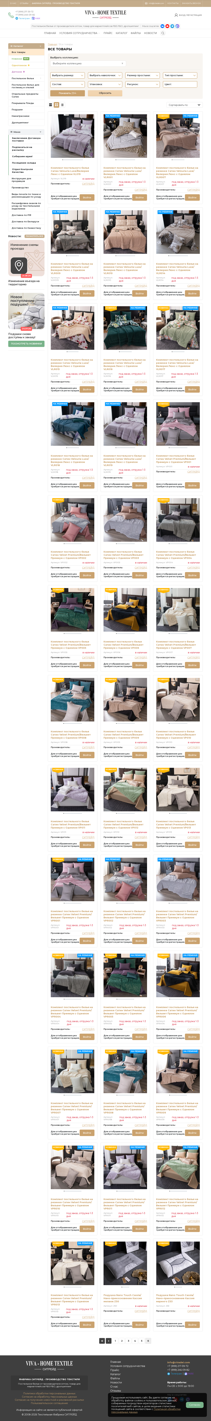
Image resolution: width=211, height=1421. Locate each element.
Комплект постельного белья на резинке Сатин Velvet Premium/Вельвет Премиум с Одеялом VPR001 (72, 916)
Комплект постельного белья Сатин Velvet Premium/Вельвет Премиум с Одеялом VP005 (71, 644)
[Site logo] (105, 18)
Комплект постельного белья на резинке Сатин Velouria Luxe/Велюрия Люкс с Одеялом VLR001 (125, 172)
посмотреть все (34, 236)
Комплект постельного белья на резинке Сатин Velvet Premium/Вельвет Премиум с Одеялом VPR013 (72, 1300)
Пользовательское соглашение (49, 1403)
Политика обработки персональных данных (49, 1393)
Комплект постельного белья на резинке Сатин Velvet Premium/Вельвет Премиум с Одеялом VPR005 (125, 1012)
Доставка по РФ (21, 215)
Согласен (194, 1404)
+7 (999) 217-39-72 (24, 11)
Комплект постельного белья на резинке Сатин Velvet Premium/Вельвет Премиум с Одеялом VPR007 (72, 1108)
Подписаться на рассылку (22, 148)
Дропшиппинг (20, 122)
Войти (87, 197)
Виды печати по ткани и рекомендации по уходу (26, 195)
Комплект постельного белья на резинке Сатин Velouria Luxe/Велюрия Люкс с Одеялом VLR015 (72, 364)
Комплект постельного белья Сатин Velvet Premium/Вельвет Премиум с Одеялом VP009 (123, 734)
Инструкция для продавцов (21, 179)
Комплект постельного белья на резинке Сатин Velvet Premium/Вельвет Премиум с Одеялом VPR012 (177, 1204)
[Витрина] (56, 105)
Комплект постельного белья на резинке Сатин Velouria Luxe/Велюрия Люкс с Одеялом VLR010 (125, 268)
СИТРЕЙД (88, 183)
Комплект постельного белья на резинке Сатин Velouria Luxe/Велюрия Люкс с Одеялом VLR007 (177, 172)
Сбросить (105, 93)
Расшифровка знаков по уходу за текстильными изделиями (26, 206)
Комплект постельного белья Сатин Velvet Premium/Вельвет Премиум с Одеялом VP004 (176, 555)
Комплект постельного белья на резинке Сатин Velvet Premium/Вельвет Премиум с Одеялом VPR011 (125, 1204)
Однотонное (19, 65)
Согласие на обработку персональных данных (49, 1396)
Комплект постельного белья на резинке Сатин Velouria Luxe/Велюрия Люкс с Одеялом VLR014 (177, 268)
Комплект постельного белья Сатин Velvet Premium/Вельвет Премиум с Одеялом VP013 (176, 824)
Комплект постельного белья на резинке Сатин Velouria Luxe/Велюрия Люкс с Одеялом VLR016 (125, 364)
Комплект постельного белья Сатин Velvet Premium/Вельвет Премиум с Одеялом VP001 (176, 459)
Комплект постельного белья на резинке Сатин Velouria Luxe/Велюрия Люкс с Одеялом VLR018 (72, 460)
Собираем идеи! (22, 156)
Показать (67, 93)
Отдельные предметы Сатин (25, 95)
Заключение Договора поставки (26, 139)
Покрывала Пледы (23, 103)
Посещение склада (24, 162)
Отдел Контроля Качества (22, 170)
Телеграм (24, 18)
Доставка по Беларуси (25, 221)
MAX (37, 18)
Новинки (20, 58)
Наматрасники (20, 116)
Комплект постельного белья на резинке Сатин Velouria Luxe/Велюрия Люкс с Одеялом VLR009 (72, 268)
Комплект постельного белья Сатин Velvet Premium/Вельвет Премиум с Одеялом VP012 (123, 824)
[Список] (50, 105)
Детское (17, 71)
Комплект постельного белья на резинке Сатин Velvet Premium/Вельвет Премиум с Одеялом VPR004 (72, 1012)
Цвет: (168, 84)
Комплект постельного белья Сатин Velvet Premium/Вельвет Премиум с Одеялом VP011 (71, 824)
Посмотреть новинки (26, 343)
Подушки (17, 109)
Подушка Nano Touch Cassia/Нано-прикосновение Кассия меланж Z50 (123, 1298)
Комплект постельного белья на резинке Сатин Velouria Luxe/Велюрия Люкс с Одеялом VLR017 (177, 364)
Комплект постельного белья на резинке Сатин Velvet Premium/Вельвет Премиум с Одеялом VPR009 (177, 1108)
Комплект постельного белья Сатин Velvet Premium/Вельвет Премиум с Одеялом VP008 (71, 734)
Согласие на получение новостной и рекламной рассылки (49, 1399)
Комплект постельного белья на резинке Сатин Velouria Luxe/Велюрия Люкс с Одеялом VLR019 (125, 460)
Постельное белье (23, 78)
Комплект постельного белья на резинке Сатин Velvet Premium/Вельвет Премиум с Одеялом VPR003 (177, 916)
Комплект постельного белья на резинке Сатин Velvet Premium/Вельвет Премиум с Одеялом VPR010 (72, 1204)
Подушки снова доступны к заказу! (21, 335)
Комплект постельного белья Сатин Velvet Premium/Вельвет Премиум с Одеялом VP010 (176, 734)
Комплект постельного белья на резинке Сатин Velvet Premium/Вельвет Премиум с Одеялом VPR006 (177, 1012)
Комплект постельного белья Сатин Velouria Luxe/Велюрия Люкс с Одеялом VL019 (70, 171)
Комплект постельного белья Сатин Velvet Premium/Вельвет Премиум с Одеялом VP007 (176, 644)
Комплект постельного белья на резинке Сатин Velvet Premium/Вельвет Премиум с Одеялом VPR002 (125, 916)
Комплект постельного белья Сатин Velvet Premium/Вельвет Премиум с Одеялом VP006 (123, 644)
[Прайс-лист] (62, 105)
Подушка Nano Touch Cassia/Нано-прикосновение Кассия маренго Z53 (175, 1298)
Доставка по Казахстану (26, 228)
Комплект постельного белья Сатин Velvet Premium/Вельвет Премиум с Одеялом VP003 (123, 555)
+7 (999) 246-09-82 (25, 14)
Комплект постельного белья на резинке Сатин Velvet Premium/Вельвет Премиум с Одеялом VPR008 (125, 1108)
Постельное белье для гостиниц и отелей (25, 86)
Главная (52, 44)
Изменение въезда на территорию (24, 283)
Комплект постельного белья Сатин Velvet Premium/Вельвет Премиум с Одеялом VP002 (71, 555)
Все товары (18, 52)
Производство (20, 187)
